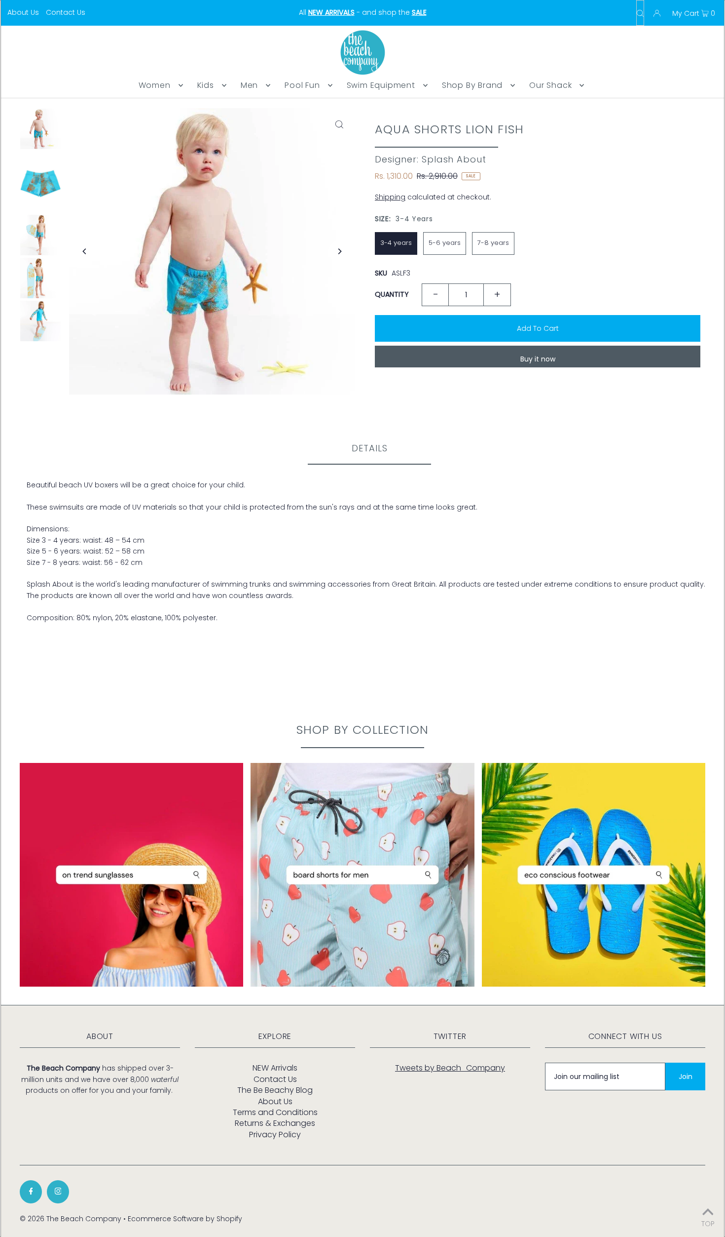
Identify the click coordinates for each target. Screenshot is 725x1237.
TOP (708, 1223)
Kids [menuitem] (205, 85)
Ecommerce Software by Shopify (185, 1219)
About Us (23, 12)
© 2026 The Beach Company (70, 1219)
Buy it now (537, 359)
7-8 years (493, 242)
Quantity (392, 294)
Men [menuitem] (249, 85)
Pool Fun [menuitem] (302, 85)
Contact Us (65, 12)
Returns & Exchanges (275, 1123)
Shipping (390, 197)
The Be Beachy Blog (275, 1090)
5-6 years (445, 242)
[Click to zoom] (339, 124)
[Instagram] (58, 1191)
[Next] (339, 251)
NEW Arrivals (275, 1068)
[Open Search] (640, 13)
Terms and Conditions (275, 1112)
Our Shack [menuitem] (550, 85)
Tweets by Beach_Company (450, 1068)
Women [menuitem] (155, 85)
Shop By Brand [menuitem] (472, 85)
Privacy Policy (275, 1134)
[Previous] (85, 251)
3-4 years (396, 242)
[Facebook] (31, 1191)
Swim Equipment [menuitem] (381, 85)
